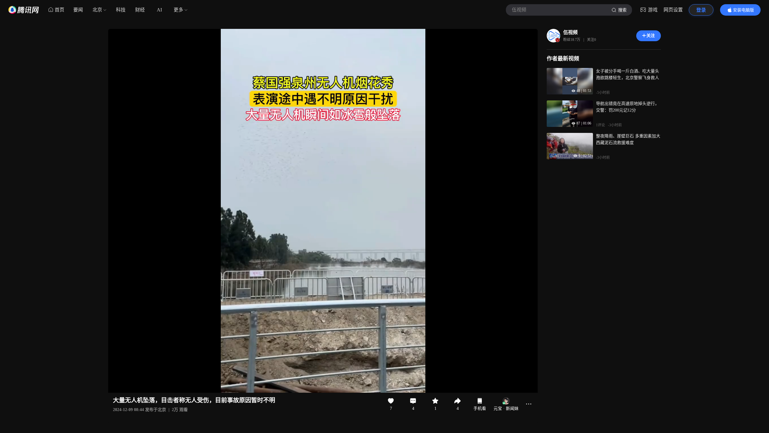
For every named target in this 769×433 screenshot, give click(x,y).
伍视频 (570, 32)
